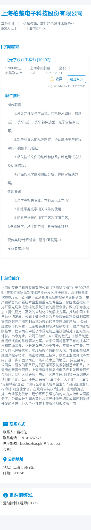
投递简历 (76, 79)
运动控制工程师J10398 (20, 503)
